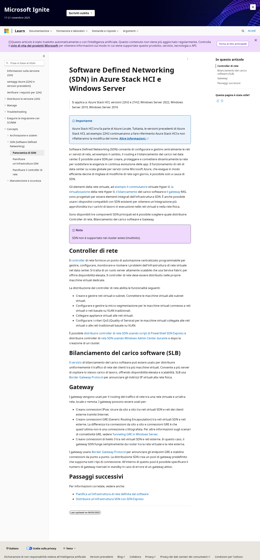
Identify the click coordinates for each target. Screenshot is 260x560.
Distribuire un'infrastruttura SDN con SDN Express (110, 499)
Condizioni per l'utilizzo (229, 556)
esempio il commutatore (131, 187)
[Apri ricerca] (243, 31)
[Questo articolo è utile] (218, 101)
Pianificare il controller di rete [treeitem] (27, 172)
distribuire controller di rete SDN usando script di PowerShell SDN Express (134, 333)
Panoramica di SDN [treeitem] (24, 152)
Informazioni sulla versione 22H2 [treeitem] (23, 73)
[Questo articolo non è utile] (222, 101)
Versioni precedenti (101, 556)
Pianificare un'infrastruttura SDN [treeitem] (26, 161)
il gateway (173, 192)
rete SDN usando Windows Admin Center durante (134, 338)
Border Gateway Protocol (86, 377)
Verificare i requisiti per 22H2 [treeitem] (24, 92)
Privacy (149, 556)
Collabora (135, 556)
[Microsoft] (6, 31)
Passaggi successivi (229, 83)
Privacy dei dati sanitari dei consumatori (184, 556)
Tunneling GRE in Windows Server (134, 434)
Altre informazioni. (132, 138)
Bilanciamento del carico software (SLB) (232, 72)
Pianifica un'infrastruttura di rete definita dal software (112, 494)
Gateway (222, 78)
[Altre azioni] (188, 59)
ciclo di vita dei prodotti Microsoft (34, 46)
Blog (120, 556)
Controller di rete (227, 66)
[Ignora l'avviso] (253, 7)
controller (78, 260)
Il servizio (75, 362)
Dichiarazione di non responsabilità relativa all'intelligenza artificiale (45, 556)
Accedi (252, 30)
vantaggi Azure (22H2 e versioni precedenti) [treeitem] (21, 84)
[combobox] (24, 63)
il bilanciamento (126, 192)
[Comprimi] (44, 56)
